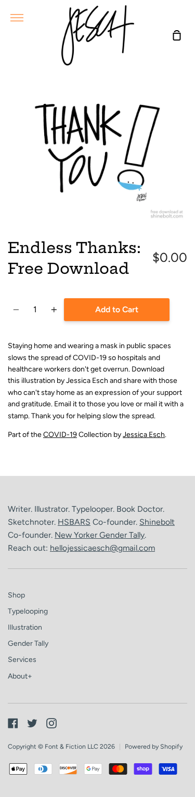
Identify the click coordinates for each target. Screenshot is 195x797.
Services (22, 659)
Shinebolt (157, 522)
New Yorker (77, 535)
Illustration (25, 627)
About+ (20, 676)
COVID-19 (60, 434)
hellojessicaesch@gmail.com (102, 548)
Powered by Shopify (154, 746)
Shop (16, 595)
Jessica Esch (144, 434)
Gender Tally (122, 535)
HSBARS (74, 522)
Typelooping (28, 611)
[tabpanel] (97, 151)
